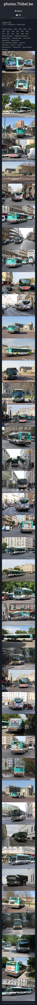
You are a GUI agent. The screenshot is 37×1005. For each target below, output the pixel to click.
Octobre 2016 (17, 47)
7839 (22, 31)
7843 (12, 33)
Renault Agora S (27, 47)
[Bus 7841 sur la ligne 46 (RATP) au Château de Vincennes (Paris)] (18, 349)
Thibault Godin (21, 18)
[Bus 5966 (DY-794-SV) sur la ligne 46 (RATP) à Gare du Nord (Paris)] (18, 305)
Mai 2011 (19, 45)
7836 (12, 31)
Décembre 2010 (16, 38)
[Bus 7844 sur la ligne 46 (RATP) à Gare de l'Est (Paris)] (18, 438)
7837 (17, 31)
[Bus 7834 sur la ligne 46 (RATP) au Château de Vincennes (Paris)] (18, 128)
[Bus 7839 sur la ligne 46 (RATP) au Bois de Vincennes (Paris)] (18, 968)
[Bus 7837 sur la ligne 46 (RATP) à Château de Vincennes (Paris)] (18, 725)
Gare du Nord (15, 40)
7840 (27, 31)
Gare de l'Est (5, 40)
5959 (15, 29)
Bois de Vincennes (7, 36)
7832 (3, 31)
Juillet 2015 (5, 45)
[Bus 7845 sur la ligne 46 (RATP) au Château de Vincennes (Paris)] (18, 62)
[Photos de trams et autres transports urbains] (18, 4)
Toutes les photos (7, 29)
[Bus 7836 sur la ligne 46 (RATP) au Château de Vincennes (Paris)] (18, 327)
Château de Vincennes (21, 36)
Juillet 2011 (22, 43)
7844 (17, 33)
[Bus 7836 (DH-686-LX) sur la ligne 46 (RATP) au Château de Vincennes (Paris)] (18, 659)
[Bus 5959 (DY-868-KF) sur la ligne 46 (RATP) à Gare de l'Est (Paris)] (18, 150)
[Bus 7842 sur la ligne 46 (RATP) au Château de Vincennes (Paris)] (18, 946)
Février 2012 (26, 38)
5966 (20, 29)
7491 (29, 29)
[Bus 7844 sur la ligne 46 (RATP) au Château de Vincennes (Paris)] (18, 84)
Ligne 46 (12, 45)
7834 (8, 31)
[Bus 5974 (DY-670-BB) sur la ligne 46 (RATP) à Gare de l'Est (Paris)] (18, 283)
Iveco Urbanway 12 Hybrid (9, 43)
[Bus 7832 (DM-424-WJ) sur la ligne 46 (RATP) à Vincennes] (18, 769)
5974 (25, 29)
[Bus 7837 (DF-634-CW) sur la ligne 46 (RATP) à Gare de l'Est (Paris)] (18, 217)
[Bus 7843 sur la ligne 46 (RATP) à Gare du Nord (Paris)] (18, 835)
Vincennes (5, 49)
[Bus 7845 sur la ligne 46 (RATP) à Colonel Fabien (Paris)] (18, 239)
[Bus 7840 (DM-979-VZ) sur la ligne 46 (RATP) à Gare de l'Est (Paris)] (18, 990)
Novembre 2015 (6, 47)
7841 (3, 33)
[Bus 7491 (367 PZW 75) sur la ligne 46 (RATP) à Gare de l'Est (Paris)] (18, 526)
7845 (22, 33)
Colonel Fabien (6, 38)
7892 (27, 33)
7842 (8, 33)
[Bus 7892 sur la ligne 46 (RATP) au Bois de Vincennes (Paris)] (18, 106)
